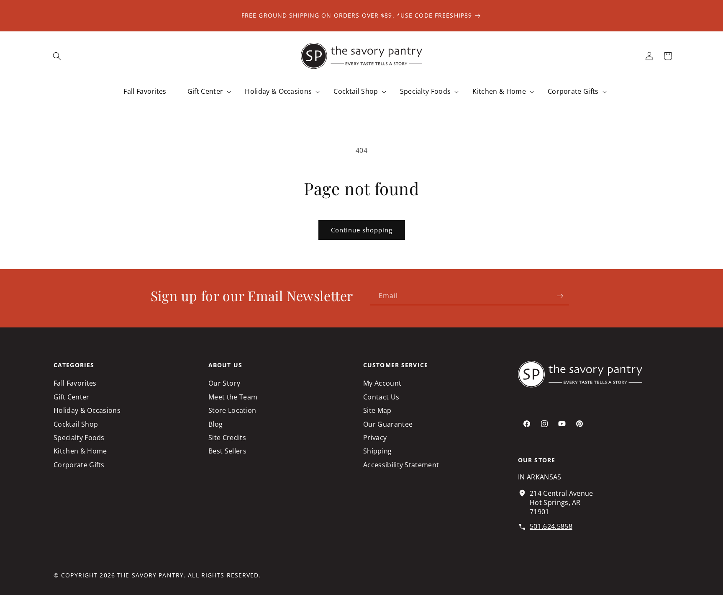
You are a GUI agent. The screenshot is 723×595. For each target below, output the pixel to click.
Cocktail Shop (76, 424)
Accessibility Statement (401, 464)
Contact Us (381, 397)
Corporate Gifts (79, 464)
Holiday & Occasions (87, 410)
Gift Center (72, 397)
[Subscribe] (560, 296)
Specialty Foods (79, 437)
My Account (382, 383)
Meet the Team (232, 397)
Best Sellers (227, 451)
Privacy (375, 437)
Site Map (377, 410)
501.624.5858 (551, 526)
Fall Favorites (75, 383)
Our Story (224, 383)
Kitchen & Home (80, 451)
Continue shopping (361, 230)
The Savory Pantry (150, 575)
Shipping (377, 451)
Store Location (232, 410)
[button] (57, 56)
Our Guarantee (388, 424)
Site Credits (227, 437)
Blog (215, 424)
